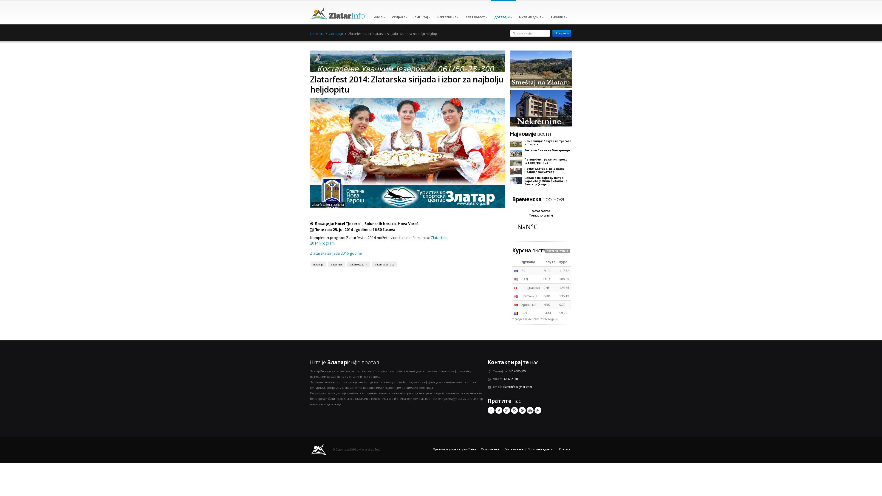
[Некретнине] (541, 108)
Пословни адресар (541, 449)
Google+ (506, 410)
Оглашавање (490, 449)
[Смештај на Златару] (541, 69)
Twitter (498, 410)
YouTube (530, 410)
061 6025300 (517, 371)
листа (528, 250)
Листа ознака (513, 449)
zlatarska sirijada (384, 264)
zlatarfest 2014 (358, 264)
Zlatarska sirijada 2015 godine (336, 253)
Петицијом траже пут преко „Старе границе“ (546, 161)
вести (530, 133)
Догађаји (336, 33)
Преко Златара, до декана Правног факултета (544, 170)
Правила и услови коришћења (454, 449)
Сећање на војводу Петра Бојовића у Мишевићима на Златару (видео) (545, 181)
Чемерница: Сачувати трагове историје (547, 143)
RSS (537, 410)
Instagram (514, 410)
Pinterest (522, 410)
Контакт (564, 449)
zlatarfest (336, 264)
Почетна (317, 33)
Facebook (491, 410)
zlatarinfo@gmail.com (517, 387)
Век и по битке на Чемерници (547, 150)
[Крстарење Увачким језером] (407, 63)
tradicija (318, 264)
